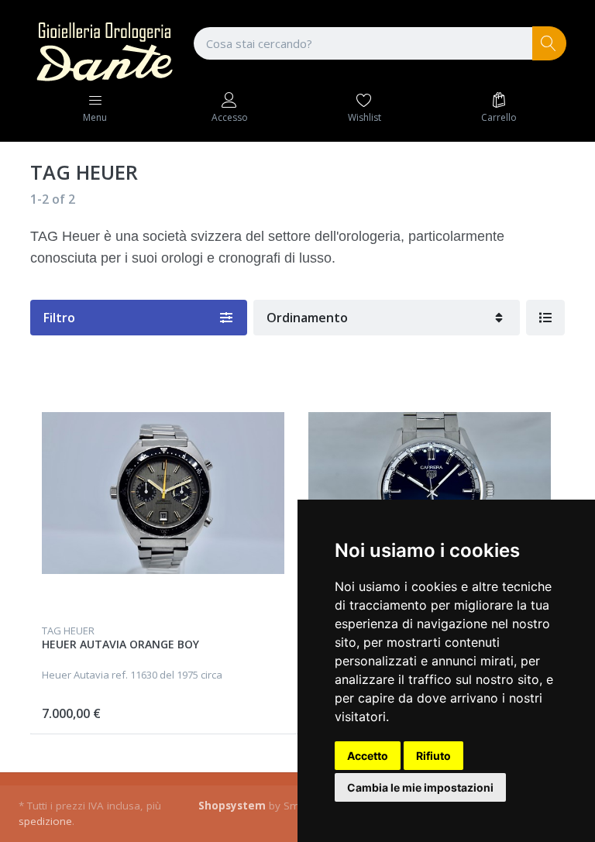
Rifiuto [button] (433, 755)
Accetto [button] (367, 755)
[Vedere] (545, 317)
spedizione (45, 821)
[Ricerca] (549, 43)
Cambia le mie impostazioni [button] (420, 787)
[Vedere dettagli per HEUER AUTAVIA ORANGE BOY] (163, 493)
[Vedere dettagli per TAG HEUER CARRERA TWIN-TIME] (429, 493)
